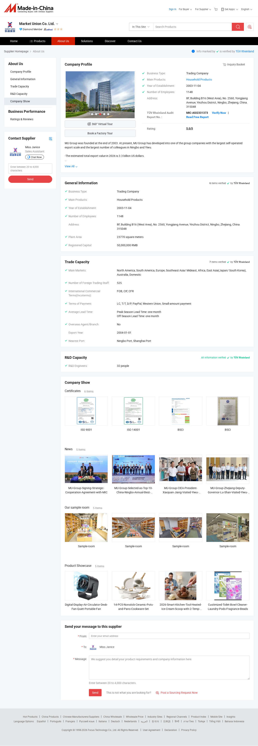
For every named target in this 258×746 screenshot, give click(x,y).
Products (39, 41)
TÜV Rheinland (245, 51)
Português (55, 721)
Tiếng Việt (215, 721)
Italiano (103, 721)
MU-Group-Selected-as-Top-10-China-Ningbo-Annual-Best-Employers (133, 492)
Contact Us (134, 41)
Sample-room (86, 546)
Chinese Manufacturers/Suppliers (81, 716)
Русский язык (86, 721)
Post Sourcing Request (250, 27)
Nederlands (130, 721)
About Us (63, 41)
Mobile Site (216, 716)
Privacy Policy (189, 730)
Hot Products (30, 716)
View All (70, 166)
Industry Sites (155, 716)
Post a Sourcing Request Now (177, 692)
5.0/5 (189, 128)
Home (14, 41)
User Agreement (151, 730)
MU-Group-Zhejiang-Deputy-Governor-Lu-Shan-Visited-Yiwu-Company (228, 492)
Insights (231, 716)
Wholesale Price (134, 716)
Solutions (87, 41)
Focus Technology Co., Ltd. (103, 730)
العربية (144, 721)
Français (70, 721)
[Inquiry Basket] (216, 9)
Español (41, 721)
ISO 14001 (133, 429)
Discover (110, 41)
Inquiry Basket (236, 64)
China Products (50, 716)
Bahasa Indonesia (234, 721)
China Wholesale (112, 716)
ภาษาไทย (188, 721)
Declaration (170, 730)
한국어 (155, 721)
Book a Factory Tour (100, 133)
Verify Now (219, 112)
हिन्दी (177, 721)
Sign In (172, 9)
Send (30, 179)
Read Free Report (197, 117)
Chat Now (36, 156)
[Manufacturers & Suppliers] (30, 8)
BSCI (181, 429)
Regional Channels (176, 716)
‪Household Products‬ (199, 79)
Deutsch (115, 721)
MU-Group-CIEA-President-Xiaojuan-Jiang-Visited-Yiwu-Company (181, 492)
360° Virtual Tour (102, 124)
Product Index (198, 716)
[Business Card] (50, 138)
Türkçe (201, 721)
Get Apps (229, 9)
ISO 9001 (86, 429)
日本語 (167, 721)
